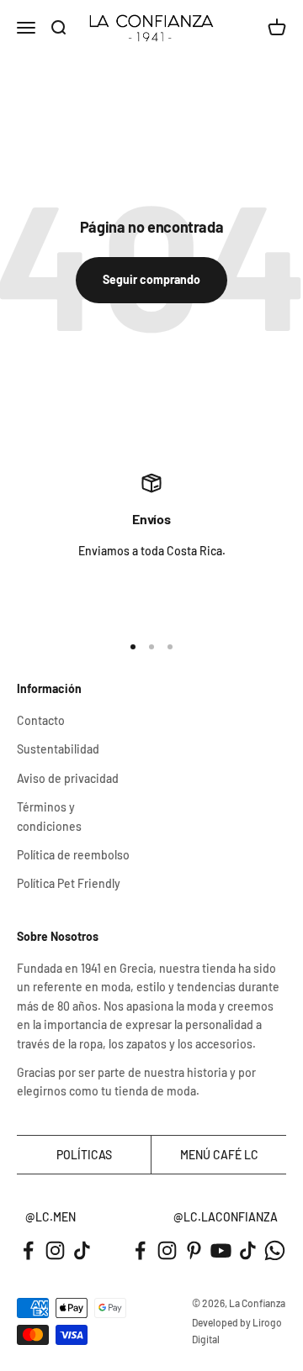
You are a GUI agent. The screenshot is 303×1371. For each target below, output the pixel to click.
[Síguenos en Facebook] (28, 1250)
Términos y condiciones (49, 816)
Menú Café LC (219, 1155)
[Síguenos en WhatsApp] (274, 1250)
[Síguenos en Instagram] (55, 1250)
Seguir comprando (151, 279)
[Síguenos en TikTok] (82, 1250)
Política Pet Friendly (68, 883)
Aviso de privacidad (68, 778)
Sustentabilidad (58, 749)
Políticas (84, 1155)
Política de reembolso (73, 855)
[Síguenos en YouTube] (221, 1250)
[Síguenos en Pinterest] (194, 1250)
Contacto (41, 720)
